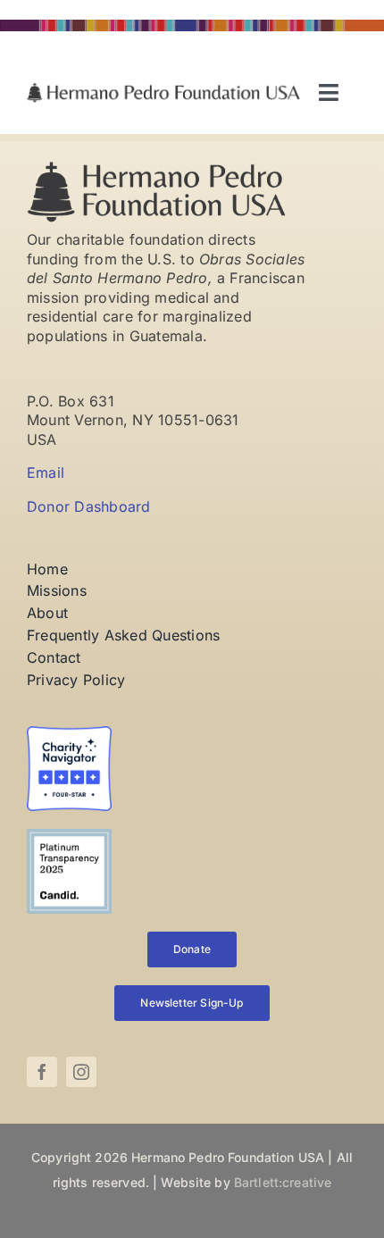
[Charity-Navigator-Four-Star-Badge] (69, 733)
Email (45, 472)
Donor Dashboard (89, 506)
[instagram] (81, 1072)
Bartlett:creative (282, 1182)
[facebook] (42, 1072)
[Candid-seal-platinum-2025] (69, 836)
